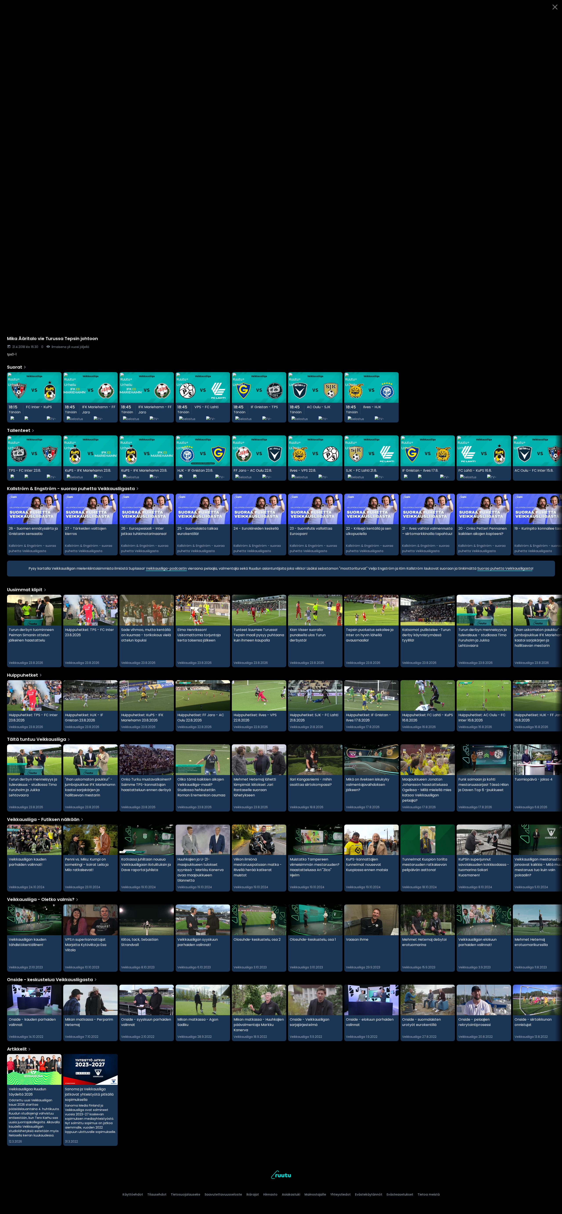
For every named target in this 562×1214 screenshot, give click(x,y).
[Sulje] (555, 7)
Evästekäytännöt (368, 1194)
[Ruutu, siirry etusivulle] (281, 1175)
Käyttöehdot (132, 1194)
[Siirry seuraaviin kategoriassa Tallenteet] (555, 458)
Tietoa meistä (429, 1194)
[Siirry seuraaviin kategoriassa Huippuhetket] (555, 706)
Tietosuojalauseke (185, 1194)
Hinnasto (270, 1194)
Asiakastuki (291, 1194)
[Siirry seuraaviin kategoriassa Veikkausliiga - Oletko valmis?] (555, 938)
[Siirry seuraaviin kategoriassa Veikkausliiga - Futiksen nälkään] (555, 858)
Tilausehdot (156, 1194)
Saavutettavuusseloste (223, 1194)
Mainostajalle (315, 1194)
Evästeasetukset (400, 1194)
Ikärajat (252, 1194)
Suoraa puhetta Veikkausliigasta (504, 568)
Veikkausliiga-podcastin (166, 568)
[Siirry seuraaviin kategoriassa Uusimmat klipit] (555, 631)
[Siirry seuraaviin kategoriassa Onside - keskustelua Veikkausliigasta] (555, 1013)
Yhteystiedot (340, 1194)
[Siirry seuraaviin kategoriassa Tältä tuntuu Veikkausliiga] (555, 778)
